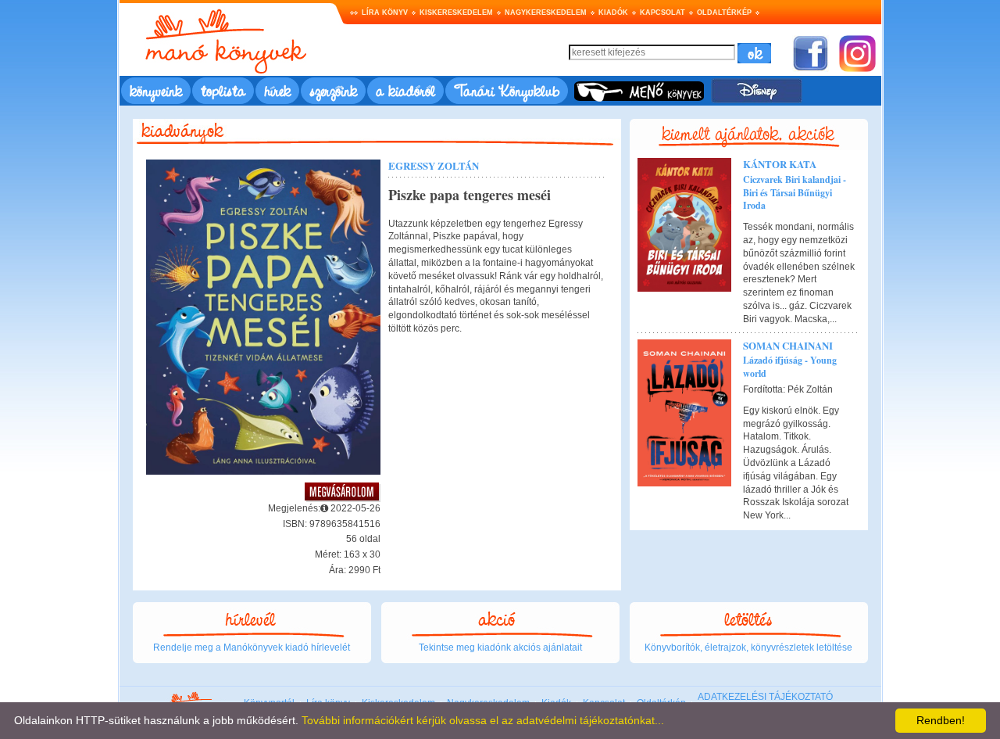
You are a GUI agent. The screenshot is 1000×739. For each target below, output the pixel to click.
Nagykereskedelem (546, 12)
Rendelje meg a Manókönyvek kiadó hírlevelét (251, 647)
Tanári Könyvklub (506, 90)
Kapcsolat (662, 12)
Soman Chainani (788, 345)
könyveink (156, 90)
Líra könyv (385, 12)
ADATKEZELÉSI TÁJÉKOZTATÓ (765, 696)
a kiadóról (405, 90)
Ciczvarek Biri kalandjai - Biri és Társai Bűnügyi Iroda (794, 193)
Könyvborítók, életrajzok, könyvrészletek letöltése (748, 647)
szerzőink (333, 90)
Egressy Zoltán (433, 165)
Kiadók (613, 12)
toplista (223, 90)
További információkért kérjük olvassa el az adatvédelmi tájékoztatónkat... (483, 720)
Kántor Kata (779, 163)
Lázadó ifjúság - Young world (790, 366)
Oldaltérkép (724, 12)
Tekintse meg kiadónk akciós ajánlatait (500, 647)
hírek (277, 90)
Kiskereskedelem (456, 12)
